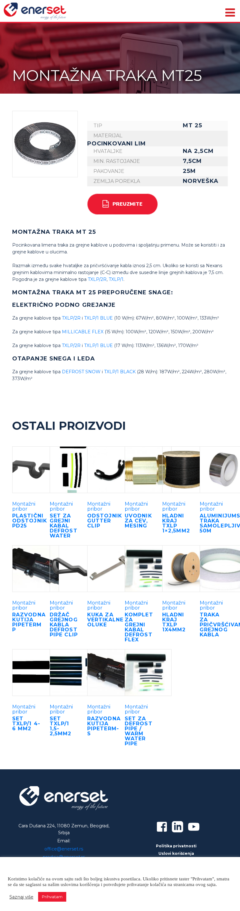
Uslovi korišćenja (176, 853)
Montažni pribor (23, 506)
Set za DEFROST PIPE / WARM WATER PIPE (138, 731)
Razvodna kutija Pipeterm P (29, 622)
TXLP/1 (116, 279)
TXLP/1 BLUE (98, 318)
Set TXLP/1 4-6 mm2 (26, 724)
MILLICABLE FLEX (82, 332)
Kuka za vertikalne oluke (105, 620)
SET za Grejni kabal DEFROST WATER (64, 526)
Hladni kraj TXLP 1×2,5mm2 (176, 523)
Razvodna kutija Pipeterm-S (104, 726)
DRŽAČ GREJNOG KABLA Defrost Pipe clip (64, 625)
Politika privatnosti (176, 846)
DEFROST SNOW (81, 372)
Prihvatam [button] (52, 896)
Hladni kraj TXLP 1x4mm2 (174, 622)
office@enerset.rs (63, 849)
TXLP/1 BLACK (120, 372)
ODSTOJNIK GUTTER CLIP (104, 521)
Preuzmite (127, 204)
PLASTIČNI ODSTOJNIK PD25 (29, 521)
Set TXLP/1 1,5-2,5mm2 (61, 726)
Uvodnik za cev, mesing (138, 521)
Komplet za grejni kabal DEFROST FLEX (139, 627)
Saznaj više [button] (21, 897)
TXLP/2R (97, 279)
